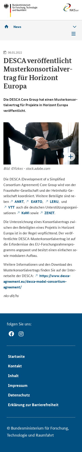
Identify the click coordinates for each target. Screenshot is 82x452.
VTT (11, 207)
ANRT (19, 201)
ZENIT (49, 212)
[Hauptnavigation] (74, 34)
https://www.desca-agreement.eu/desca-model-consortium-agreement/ (36, 281)
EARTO (36, 201)
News (17, 26)
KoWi (25, 212)
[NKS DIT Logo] (61, 10)
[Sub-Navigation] (74, 26)
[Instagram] (21, 334)
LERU (54, 201)
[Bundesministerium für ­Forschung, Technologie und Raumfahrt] (20, 10)
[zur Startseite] (8, 26)
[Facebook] (11, 334)
